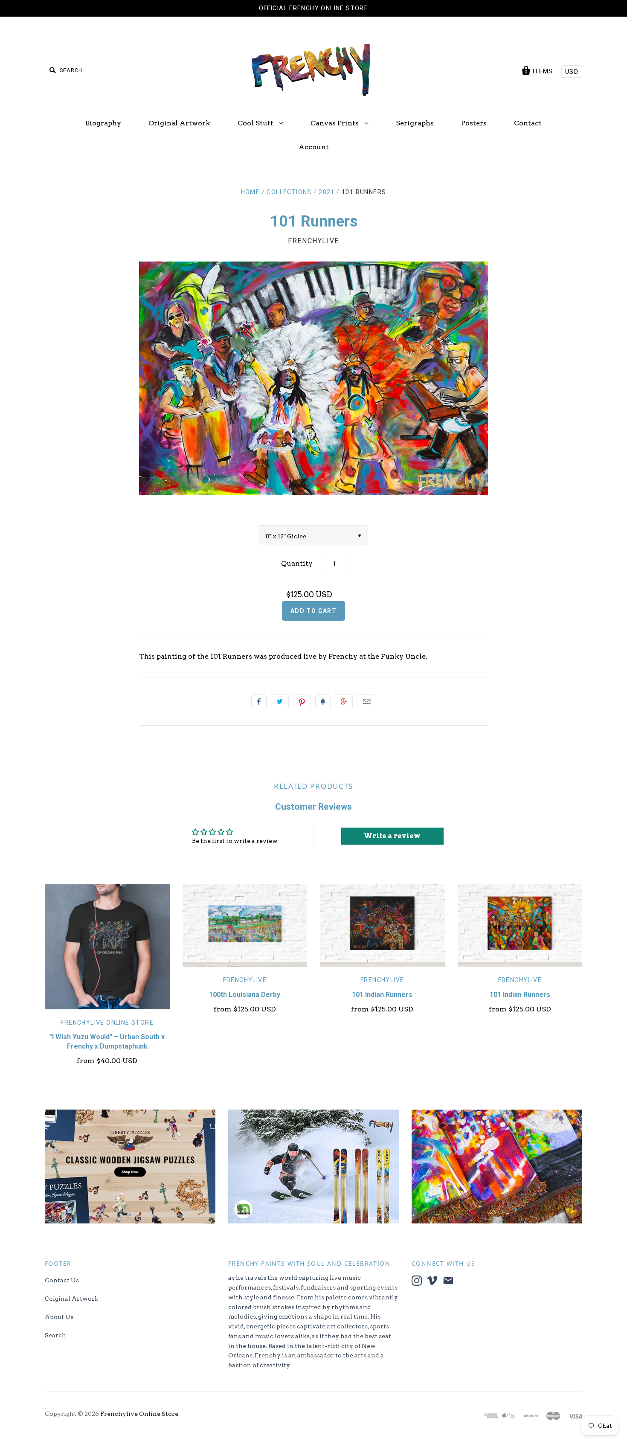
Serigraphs (415, 123)
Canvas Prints (335, 123)
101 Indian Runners (382, 995)
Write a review (392, 836)
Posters (474, 123)
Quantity (297, 563)
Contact (528, 123)
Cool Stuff (256, 123)
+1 (344, 701)
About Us (59, 1316)
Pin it (302, 701)
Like (259, 701)
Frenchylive (313, 241)
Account (314, 147)
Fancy (323, 701)
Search (55, 1335)
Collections (289, 192)
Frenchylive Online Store (107, 1022)
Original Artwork (179, 123)
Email (366, 701)
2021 (327, 192)
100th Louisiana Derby (244, 995)
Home (250, 192)
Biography (103, 123)
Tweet (280, 701)
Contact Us (62, 1280)
